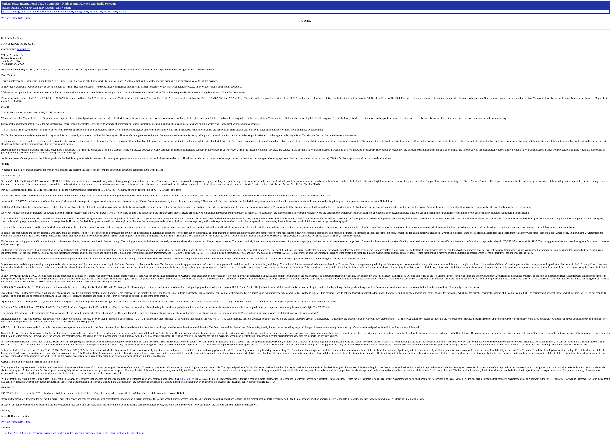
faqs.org (6, 7)
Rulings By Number (21, 7)
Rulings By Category (43, 7)
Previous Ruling (9, 18)
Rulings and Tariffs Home (26, 11)
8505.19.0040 (187, 378)
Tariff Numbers (63, 7)
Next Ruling (24, 18)
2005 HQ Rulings (74, 11)
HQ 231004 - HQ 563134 (98, 11)
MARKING (23, 49)
